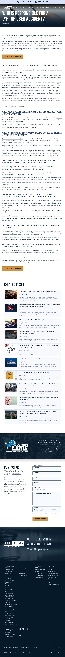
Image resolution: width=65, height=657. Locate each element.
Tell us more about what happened (42, 493)
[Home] (8, 7)
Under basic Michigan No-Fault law (12, 139)
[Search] (63, 7)
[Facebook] (20, 637)
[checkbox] (34, 509)
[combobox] (47, 489)
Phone (36, 482)
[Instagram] (28, 631)
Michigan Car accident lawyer (46, 257)
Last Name (37, 472)
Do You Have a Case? (13, 56)
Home (4, 30)
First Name (37, 467)
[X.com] (25, 631)
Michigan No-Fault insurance (29, 79)
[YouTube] (20, 631)
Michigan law (6, 145)
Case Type (37, 487)
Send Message (40, 519)
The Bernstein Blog (13, 30)
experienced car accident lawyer (18, 48)
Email (35, 477)
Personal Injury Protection (53, 202)
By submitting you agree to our (46, 509)
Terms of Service (40, 514)
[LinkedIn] (23, 631)
